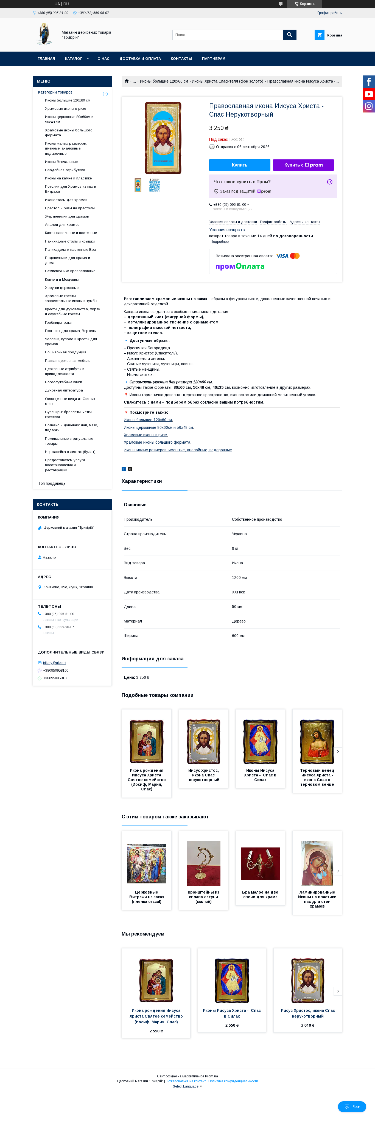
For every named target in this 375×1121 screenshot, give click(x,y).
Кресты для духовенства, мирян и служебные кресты (72, 311)
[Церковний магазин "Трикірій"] (44, 44)
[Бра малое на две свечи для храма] (260, 858)
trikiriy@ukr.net (54, 663)
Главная (46, 59)
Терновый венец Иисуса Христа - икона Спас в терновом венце (317, 777)
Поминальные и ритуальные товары (69, 441)
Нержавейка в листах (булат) (70, 452)
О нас (103, 59)
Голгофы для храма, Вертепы (70, 331)
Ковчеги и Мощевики (62, 279)
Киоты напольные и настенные (71, 233)
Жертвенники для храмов (67, 216)
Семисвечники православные (70, 271)
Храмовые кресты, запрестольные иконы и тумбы (71, 298)
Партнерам (213, 59)
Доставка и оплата (140, 59)
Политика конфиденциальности (233, 1081)
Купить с (294, 165)
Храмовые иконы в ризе (145, 435)
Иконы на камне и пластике (68, 178)
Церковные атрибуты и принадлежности (64, 371)
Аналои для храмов (62, 224)
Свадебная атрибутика (65, 170)
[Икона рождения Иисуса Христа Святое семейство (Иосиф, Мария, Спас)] (146, 736)
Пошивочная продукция (65, 352)
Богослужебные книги (63, 382)
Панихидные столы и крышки (70, 241)
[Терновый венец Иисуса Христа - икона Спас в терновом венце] (317, 736)
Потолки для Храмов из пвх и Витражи (70, 188)
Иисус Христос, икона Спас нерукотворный (204, 775)
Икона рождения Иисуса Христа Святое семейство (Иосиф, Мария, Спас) (147, 779)
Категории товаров (55, 92)
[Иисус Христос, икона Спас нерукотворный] (203, 736)
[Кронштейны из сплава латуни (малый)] (203, 858)
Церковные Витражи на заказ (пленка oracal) (147, 897)
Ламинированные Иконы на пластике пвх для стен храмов (317, 899)
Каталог (73, 59)
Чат (356, 1107)
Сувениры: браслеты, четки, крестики (69, 414)
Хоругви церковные (62, 288)
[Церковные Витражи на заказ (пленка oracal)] (146, 858)
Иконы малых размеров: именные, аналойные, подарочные (178, 450)
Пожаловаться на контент (186, 1081)
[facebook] (124, 470)
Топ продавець (52, 483)
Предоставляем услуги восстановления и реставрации (65, 465)
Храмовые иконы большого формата (157, 442)
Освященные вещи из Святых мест (70, 401)
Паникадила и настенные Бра (70, 249)
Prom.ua (211, 1076)
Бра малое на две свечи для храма (260, 894)
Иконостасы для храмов (66, 200)
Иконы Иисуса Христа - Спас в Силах (261, 775)
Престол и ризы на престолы (70, 208)
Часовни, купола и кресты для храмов (71, 341)
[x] (130, 470)
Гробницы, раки (58, 322)
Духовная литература (64, 390)
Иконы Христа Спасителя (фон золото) (227, 81)
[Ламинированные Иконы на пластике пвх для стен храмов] (317, 858)
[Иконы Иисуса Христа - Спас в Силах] (260, 736)
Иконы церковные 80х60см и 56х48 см (158, 427)
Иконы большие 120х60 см (164, 81)
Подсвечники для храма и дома (67, 260)
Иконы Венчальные (61, 162)
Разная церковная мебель (67, 361)
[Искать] (289, 35)
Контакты (181, 59)
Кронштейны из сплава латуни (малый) (204, 897)
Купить (240, 165)
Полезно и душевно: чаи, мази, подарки (71, 427)
